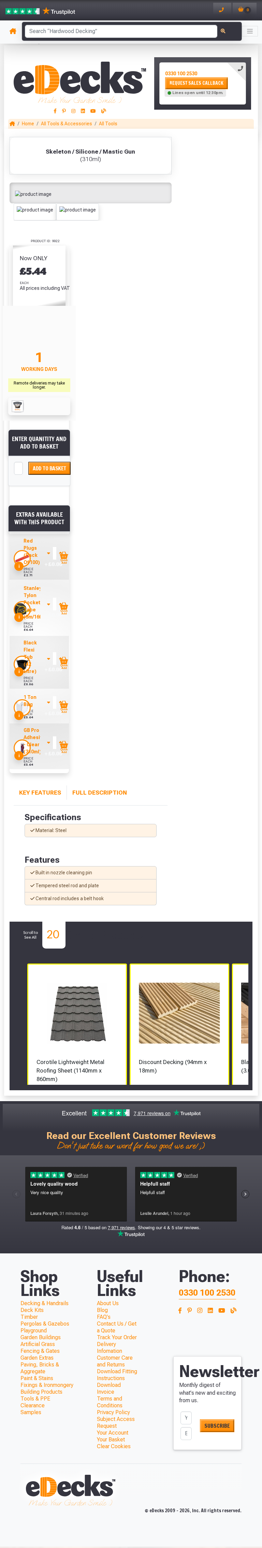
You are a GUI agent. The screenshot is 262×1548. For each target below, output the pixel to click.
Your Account (112, 1432)
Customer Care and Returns (115, 1361)
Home (28, 123)
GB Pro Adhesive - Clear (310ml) (34, 741)
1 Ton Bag (30, 700)
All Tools (108, 123)
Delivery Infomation (109, 1347)
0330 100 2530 (181, 73)
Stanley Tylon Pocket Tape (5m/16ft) (34, 602)
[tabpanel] (203, 83)
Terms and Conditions (109, 1402)
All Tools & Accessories (66, 123)
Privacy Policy (113, 1412)
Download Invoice (109, 1388)
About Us (108, 1303)
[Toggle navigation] (250, 31)
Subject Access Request (116, 1422)
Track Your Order (117, 1337)
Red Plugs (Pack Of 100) (32, 551)
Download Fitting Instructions (117, 1374)
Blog (102, 1310)
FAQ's (104, 1317)
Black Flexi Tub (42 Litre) (30, 657)
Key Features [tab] (40, 792)
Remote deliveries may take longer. (39, 385)
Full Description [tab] (99, 792)
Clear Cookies (114, 1446)
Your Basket (111, 1439)
